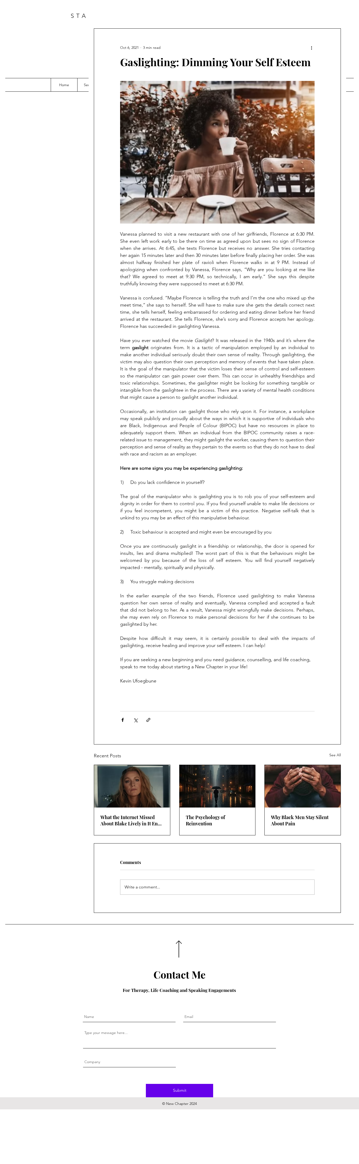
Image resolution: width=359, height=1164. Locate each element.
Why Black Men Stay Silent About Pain (300, 820)
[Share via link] (148, 719)
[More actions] (311, 47)
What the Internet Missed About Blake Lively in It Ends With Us (131, 820)
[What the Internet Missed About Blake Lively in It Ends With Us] (132, 786)
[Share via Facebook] (122, 719)
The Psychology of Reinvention (205, 820)
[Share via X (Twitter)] (135, 719)
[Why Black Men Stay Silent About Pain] (303, 786)
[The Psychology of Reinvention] (217, 786)
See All (335, 755)
